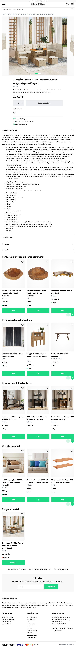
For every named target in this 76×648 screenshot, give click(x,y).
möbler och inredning (11, 605)
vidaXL (15, 86)
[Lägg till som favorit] (14, 113)
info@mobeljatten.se (63, 617)
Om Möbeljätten (32, 617)
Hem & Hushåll (6, 624)
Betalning (30, 628)
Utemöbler (23, 14)
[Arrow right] (72, 314)
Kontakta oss (31, 619)
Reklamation (31, 624)
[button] (72, 4)
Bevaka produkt (44, 103)
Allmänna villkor (32, 630)
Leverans (30, 626)
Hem (3, 14)
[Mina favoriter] (67, 4)
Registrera (51, 587)
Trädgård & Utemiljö (12, 14)
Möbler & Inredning (8, 617)
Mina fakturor (31, 637)
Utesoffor (51, 14)
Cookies (29, 632)
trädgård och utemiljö (26, 605)
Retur (28, 621)
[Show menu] (3, 4)
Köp (13, 310)
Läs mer (13, 563)
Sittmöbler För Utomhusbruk (37, 14)
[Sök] (72, 9)
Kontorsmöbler (6, 621)
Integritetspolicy (32, 635)
